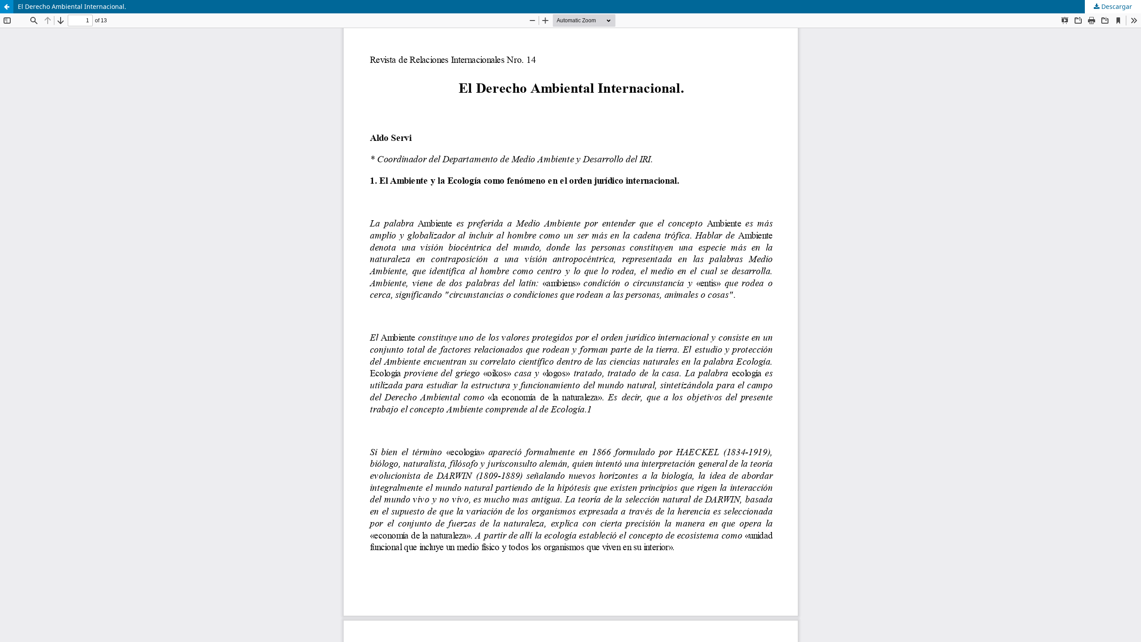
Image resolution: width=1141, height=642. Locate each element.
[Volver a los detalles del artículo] (6, 6)
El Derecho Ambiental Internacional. (72, 6)
